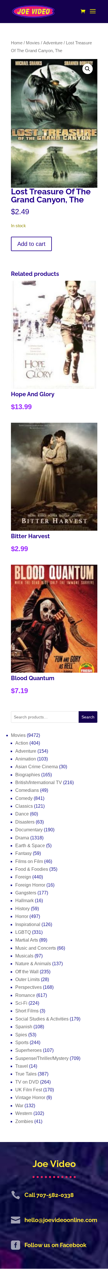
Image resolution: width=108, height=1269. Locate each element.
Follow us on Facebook (55, 1245)
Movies (33, 43)
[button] (87, 69)
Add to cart (31, 244)
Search (88, 717)
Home (16, 43)
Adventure (52, 43)
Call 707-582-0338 (49, 1195)
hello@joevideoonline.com (60, 1220)
